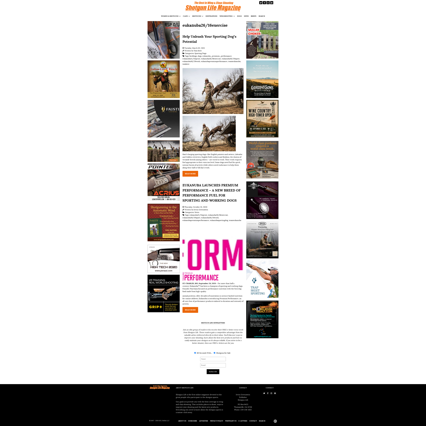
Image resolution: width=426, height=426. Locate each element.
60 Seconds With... (204, 353)
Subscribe (213, 372)
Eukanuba (194, 286)
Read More (190, 174)
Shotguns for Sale (223, 353)
